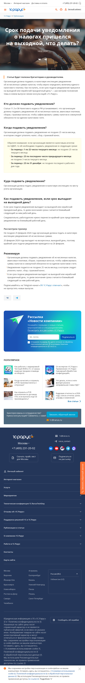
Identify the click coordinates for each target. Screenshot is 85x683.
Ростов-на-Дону (10, 594)
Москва (7, 571)
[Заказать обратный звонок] (79, 3)
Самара (7, 598)
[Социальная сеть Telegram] (68, 448)
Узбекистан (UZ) (57, 579)
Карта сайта (9, 560)
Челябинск (8, 603)
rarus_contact (64, 441)
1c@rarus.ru (55, 420)
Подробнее (45, 679)
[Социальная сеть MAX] (74, 448)
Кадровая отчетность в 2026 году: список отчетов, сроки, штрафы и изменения (68, 395)
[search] (56, 9)
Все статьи (73, 401)
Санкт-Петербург (36, 598)
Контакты (8, 552)
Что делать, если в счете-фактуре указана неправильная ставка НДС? (67, 382)
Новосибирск (9, 589)
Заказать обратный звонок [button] (62, 414)
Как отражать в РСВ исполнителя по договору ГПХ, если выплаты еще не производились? (25, 395)
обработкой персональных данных (23, 654)
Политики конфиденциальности (49, 345)
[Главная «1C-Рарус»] (30, 9)
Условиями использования (23, 648)
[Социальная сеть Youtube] (57, 448)
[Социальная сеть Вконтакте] (51, 448)
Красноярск (9, 584)
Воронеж (8, 575)
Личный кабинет (15, 471)
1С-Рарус (7, 16)
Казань (32, 580)
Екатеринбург (35, 575)
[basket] (61, 9)
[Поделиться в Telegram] (45, 59)
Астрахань (33, 571)
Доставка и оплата (39, 3)
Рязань (32, 594)
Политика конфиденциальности (24, 621)
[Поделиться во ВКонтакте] (39, 59)
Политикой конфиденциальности (31, 673)
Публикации (19, 16)
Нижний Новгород (37, 584)
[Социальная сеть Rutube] (62, 448)
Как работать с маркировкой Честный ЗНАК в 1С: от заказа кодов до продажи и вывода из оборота (27, 369)
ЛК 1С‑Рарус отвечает (50, 285)
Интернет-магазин (22, 3)
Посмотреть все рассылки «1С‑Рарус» (46, 330)
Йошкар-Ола (9, 580)
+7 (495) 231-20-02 (70, 3)
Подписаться (68, 337)
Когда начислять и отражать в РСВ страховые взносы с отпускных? (26, 382)
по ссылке (19, 663)
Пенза (31, 589)
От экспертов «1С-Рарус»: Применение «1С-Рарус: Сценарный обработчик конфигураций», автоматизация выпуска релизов (67, 372)
